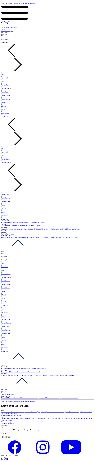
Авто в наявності (6, 412)
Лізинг (12, 423)
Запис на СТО (87, 412)
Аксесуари (20, 229)
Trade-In (3, 234)
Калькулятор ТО (6, 225)
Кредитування (5, 423)
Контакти (4, 34)
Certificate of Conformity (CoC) (43, 229)
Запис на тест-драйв (28, 3)
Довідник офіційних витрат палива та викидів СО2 (53, 412)
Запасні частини (22, 225)
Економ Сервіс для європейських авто (13, 418)
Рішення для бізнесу (16, 415)
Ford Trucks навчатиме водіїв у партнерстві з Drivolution (60, 237)
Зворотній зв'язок (6, 3)
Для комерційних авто (23, 222)
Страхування (10, 234)
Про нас (3, 230)
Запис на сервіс (17, 3)
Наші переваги (5, 415)
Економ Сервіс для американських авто (38, 418)
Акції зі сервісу (29, 229)
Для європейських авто (8, 222)
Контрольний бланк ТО (60, 229)
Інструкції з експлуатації (9, 229)
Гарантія (14, 225)
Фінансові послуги (7, 31)
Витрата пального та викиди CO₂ (32, 237)
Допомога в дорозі (34, 225)
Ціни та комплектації (19, 412)
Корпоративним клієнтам (9, 27)
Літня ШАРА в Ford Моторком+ (11, 237)
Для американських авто (38, 222)
